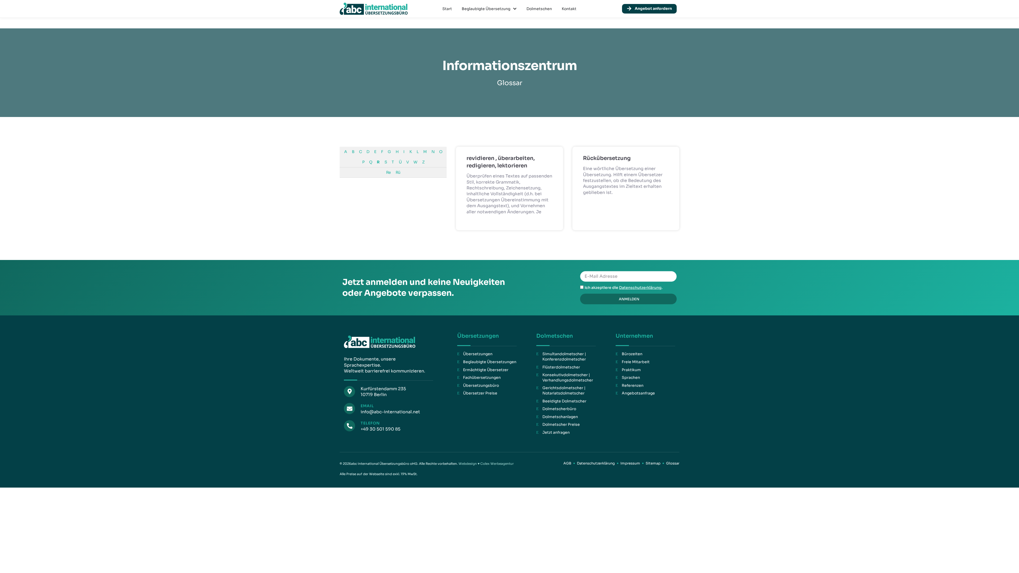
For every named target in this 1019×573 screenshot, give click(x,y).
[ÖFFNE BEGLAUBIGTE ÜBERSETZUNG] (515, 9)
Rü (398, 172)
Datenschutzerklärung (640, 287)
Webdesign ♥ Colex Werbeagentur (486, 464)
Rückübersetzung (607, 158)
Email (367, 405)
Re (388, 172)
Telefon (370, 423)
